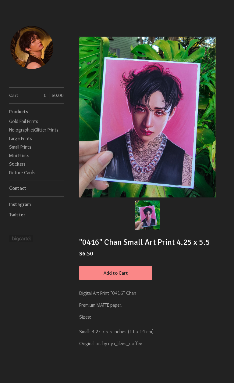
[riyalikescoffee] (32, 47)
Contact (18, 188)
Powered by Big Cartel (21, 238)
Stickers (17, 164)
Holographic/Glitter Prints (33, 130)
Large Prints (20, 138)
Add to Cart (116, 273)
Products (18, 111)
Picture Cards (22, 172)
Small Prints (20, 147)
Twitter (17, 215)
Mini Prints (19, 155)
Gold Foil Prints (23, 121)
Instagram (20, 204)
